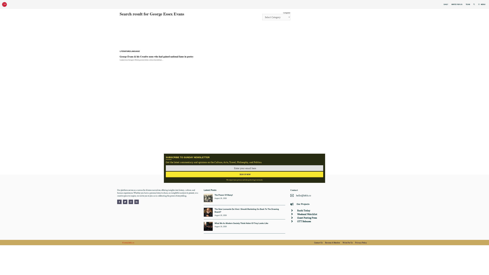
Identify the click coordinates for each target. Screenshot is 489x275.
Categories (286, 13)
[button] (474, 4)
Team (468, 4)
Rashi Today (303, 210)
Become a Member (332, 242)
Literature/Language (130, 51)
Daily (446, 4)
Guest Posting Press (307, 217)
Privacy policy (361, 242)
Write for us (348, 242)
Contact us (318, 242)
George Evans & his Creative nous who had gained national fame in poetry (156, 56)
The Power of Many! (224, 195)
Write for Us (456, 4)
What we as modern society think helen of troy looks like (241, 223)
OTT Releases (304, 221)
